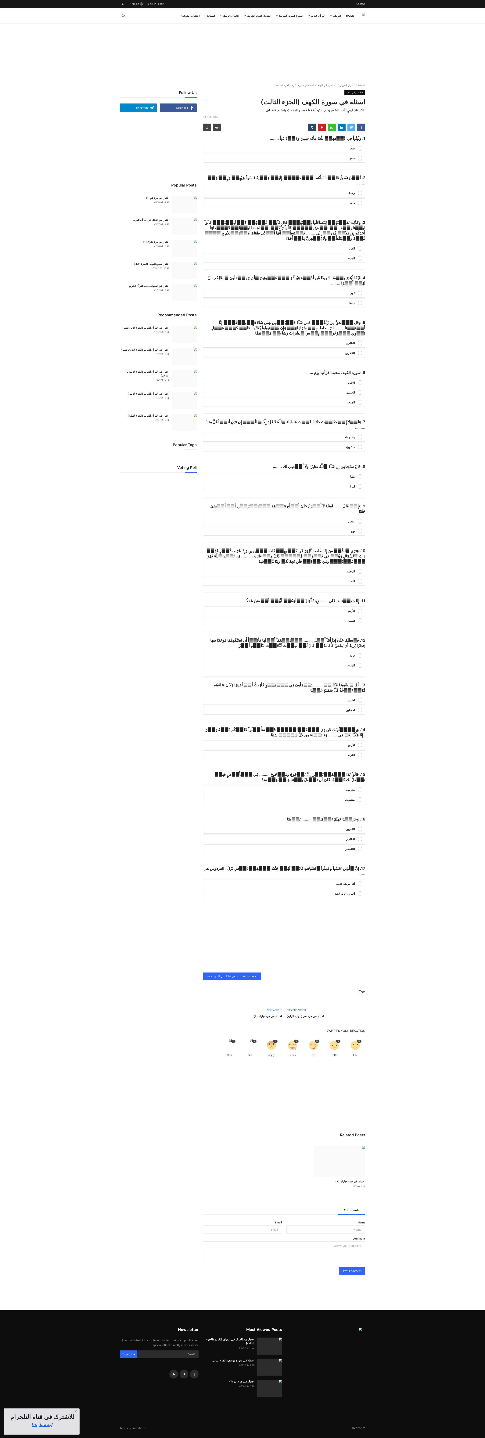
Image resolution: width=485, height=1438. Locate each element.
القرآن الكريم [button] (318, 15)
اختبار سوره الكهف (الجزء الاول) (151, 263)
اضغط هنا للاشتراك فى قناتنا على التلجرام (234, 976)
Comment (359, 1238)
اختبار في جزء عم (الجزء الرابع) (305, 1016)
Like (355, 1055)
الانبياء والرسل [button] (231, 15)
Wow (229, 1055)
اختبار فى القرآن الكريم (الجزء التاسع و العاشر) (148, 373)
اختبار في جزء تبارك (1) (156, 241)
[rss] (173, 1374)
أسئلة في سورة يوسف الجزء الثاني (233, 1360)
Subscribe (128, 1354)
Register (151, 3)
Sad (250, 1055)
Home (350, 15)
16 (317, 1041)
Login (161, 3)
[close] (75, 1411)
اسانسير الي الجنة (327, 85)
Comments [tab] (352, 1210)
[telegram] (184, 1374)
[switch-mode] (123, 4)
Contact (360, 3)
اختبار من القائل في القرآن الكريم (151, 219)
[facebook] (194, 1374)
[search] (123, 15)
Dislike (334, 1055)
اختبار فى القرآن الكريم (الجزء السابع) (148, 415)
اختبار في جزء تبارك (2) (268, 1016)
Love (313, 1055)
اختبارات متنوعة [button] (191, 15)
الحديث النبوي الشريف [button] (258, 15)
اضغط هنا (41, 1425)
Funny (292, 1055)
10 (359, 1041)
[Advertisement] (242, 54)
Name (361, 1222)
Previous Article (297, 1010)
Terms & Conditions (133, 1428)
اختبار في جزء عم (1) (157, 197)
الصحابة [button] (211, 15)
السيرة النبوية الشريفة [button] (291, 15)
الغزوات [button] (337, 15)
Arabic (136, 3)
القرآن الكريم (347, 85)
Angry (271, 1055)
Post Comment (352, 1271)
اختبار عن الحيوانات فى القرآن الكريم (149, 285)
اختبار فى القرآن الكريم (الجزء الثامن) (148, 393)
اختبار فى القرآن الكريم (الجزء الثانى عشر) (145, 327)
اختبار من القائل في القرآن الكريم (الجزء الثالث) (230, 1341)
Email (278, 1222)
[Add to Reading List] (207, 127)
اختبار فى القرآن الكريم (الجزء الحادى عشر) (145, 349)
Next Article (274, 1010)
